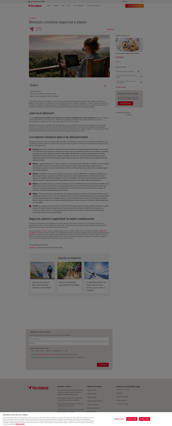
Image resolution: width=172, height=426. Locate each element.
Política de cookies (20, 424)
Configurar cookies (119, 418)
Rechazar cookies (131, 418)
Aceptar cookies (144, 418)
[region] (86, 419)
